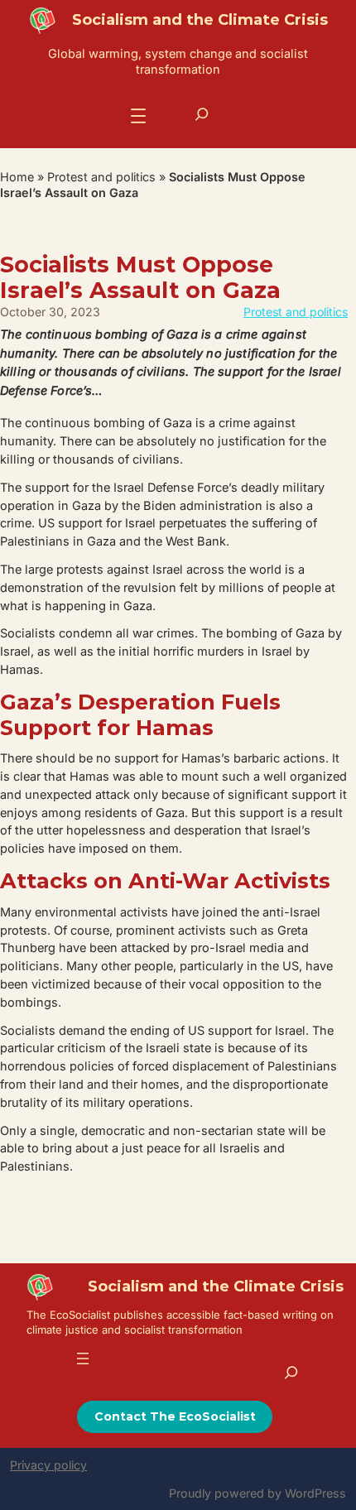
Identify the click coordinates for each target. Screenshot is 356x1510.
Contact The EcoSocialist (175, 1416)
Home (17, 177)
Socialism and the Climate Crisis (200, 20)
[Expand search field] (202, 113)
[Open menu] (138, 116)
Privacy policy (48, 1465)
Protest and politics (101, 177)
